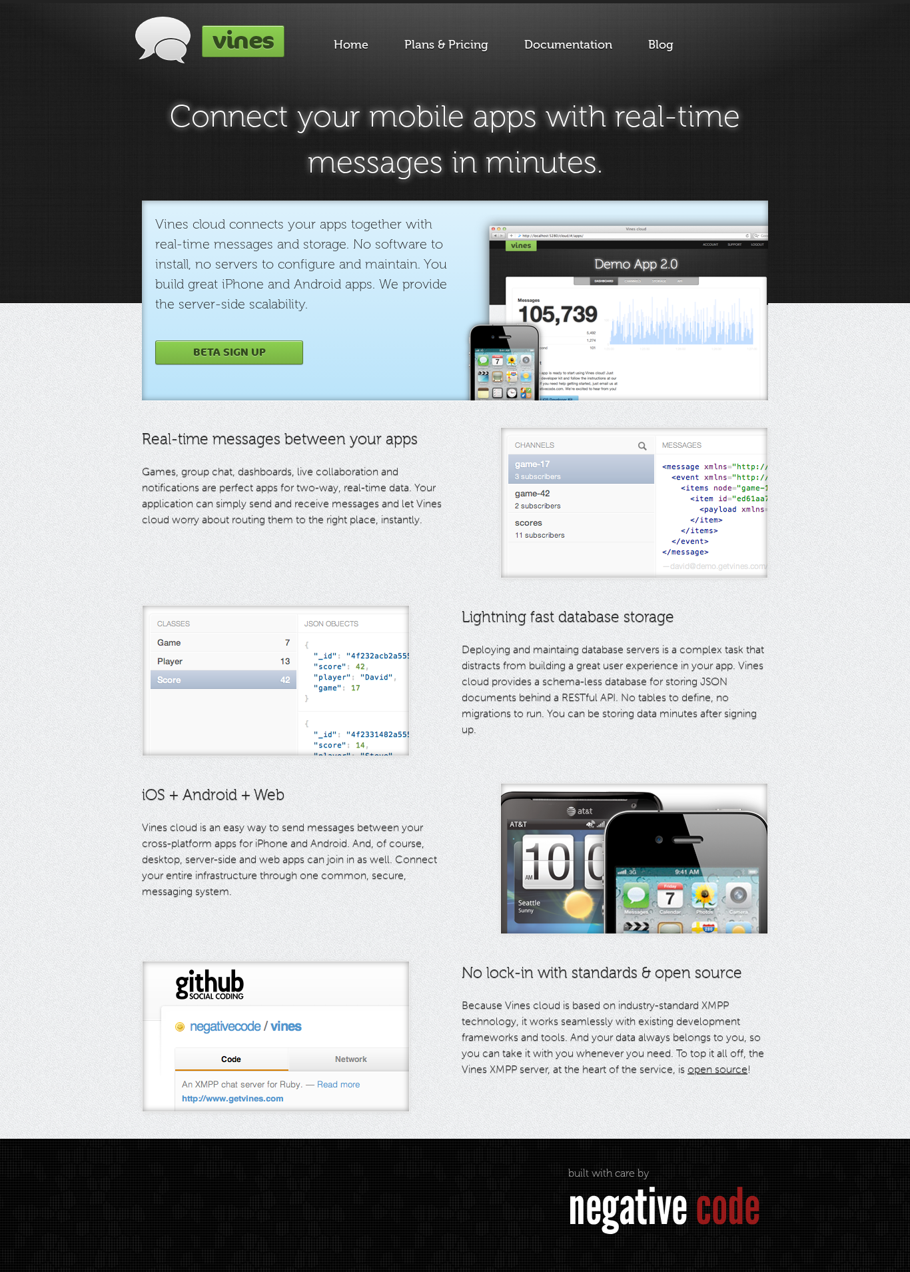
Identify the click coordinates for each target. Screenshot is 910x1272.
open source (717, 1069)
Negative (664, 1206)
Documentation (568, 44)
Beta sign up (229, 352)
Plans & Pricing (446, 44)
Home (351, 44)
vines (243, 41)
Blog (661, 44)
